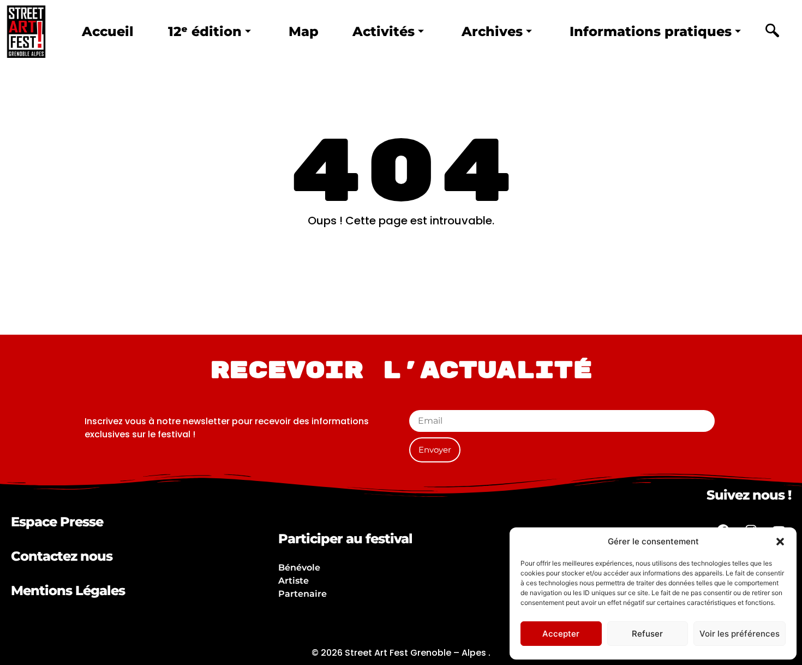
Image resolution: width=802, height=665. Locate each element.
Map (304, 31)
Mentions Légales (68, 590)
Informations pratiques (651, 31)
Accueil (108, 31)
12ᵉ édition (205, 31)
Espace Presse (57, 522)
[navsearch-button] (772, 31)
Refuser (647, 633)
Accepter (560, 633)
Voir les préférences (739, 633)
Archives (492, 31)
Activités (383, 31)
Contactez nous (61, 556)
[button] (780, 541)
